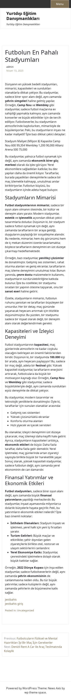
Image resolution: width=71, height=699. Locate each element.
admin (9, 66)
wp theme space (35, 692)
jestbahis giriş (14, 604)
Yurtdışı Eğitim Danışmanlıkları (22, 16)
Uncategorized (25, 610)
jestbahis (11, 599)
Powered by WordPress (21, 688)
